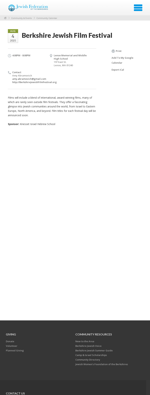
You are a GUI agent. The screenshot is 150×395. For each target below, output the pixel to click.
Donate (10, 341)
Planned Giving (15, 350)
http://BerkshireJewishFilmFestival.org (34, 82)
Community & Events (21, 18)
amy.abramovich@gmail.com (29, 78)
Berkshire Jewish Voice (88, 346)
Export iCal (118, 69)
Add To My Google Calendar (122, 60)
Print (118, 51)
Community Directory (87, 359)
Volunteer (11, 346)
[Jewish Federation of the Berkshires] (28, 9)
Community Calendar (46, 18)
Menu (138, 7)
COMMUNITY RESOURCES (93, 334)
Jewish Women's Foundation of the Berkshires (101, 364)
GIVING (11, 334)
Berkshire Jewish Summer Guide (94, 350)
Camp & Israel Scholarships (91, 355)
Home (5, 18)
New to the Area (84, 341)
